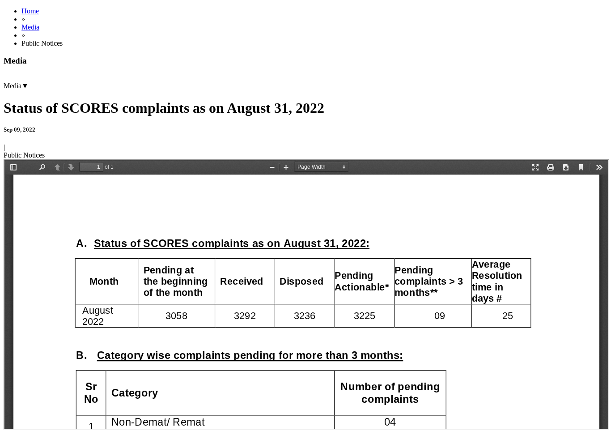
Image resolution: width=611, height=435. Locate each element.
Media (30, 27)
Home (30, 11)
